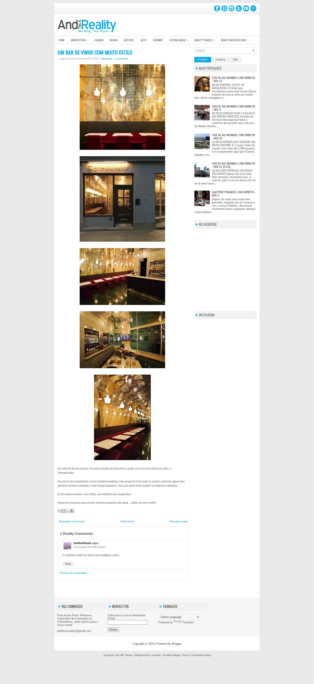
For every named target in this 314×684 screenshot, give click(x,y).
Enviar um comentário (73, 573)
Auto (144, 40)
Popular (202, 59)
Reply (68, 564)
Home (62, 40)
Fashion (98, 40)
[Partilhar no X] (68, 511)
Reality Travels (204, 40)
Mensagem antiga (178, 521)
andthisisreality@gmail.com (74, 631)
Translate (188, 622)
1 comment (121, 58)
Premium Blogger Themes (176, 655)
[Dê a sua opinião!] (64, 511)
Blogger (176, 643)
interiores (106, 58)
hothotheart (82, 543)
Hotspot (129, 40)
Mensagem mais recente (72, 521)
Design (113, 40)
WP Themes (126, 655)
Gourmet (158, 40)
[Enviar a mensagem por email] (59, 511)
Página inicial (127, 521)
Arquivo (220, 59)
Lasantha (156, 655)
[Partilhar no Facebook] (72, 511)
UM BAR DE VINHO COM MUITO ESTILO (95, 52)
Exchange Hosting (201, 655)
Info (235, 59)
